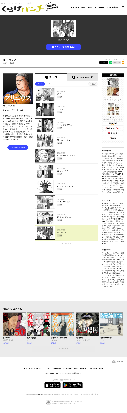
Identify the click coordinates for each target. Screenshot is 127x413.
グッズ (48, 368)
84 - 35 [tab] (40, 84)
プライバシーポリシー (95, 368)
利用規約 (83, 368)
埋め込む (118, 62)
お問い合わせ (56, 368)
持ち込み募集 (67, 368)
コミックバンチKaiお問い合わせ (71, 373)
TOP (25, 368)
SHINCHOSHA (37, 394)
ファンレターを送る (18, 147)
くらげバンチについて (36, 368)
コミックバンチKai (51, 373)
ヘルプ (76, 368)
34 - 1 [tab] (50, 84)
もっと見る (65, 244)
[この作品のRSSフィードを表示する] (123, 62)
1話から (94, 84)
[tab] (51, 77)
